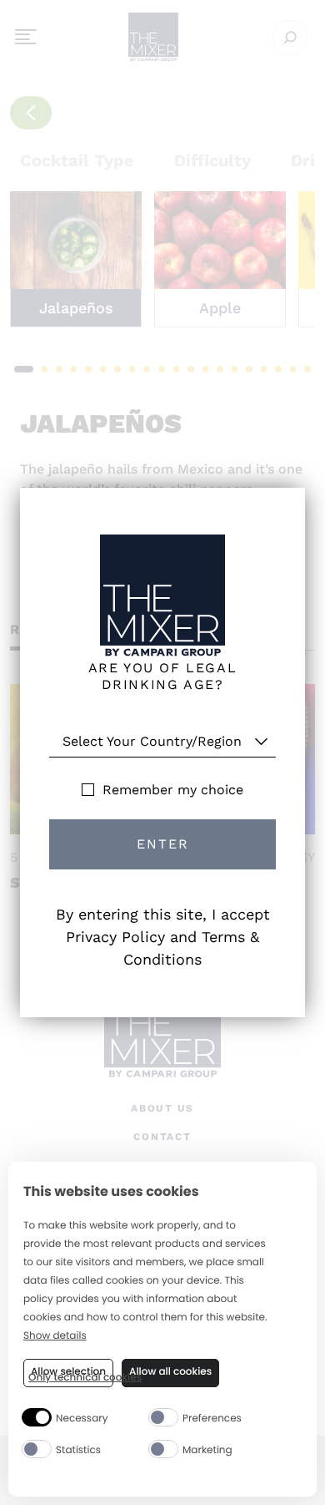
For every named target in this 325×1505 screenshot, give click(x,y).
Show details (55, 1336)
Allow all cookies (170, 1372)
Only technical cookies (85, 1378)
